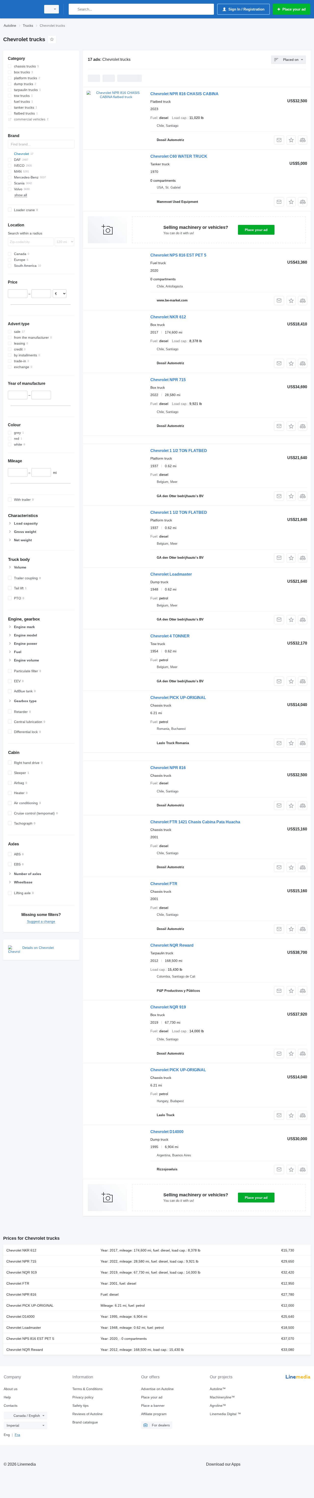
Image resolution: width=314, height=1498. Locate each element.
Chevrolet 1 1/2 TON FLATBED (178, 451)
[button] (291, 139)
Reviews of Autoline (87, 1414)
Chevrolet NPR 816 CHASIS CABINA (184, 94)
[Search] (73, 9)
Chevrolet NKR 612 (168, 317)
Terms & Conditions (87, 1389)
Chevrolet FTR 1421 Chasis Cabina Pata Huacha (195, 822)
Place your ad (256, 230)
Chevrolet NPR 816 (168, 768)
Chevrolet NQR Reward (172, 945)
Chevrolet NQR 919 (168, 1007)
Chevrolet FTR (163, 884)
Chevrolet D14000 (166, 1132)
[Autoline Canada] (21, 9)
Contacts (10, 1406)
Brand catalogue (85, 1422)
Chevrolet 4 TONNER (170, 636)
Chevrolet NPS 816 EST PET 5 (178, 255)
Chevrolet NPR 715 (168, 380)
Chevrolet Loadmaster (171, 574)
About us (10, 1389)
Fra (17, 1435)
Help (7, 1397)
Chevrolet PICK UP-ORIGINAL (178, 698)
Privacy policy (82, 1397)
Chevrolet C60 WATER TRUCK (178, 156)
